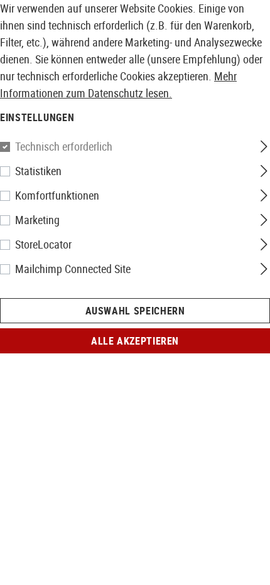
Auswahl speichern (135, 311)
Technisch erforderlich (63, 146)
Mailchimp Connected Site (73, 268)
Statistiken (38, 170)
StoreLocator (43, 244)
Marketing (37, 219)
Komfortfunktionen (57, 195)
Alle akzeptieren (135, 341)
